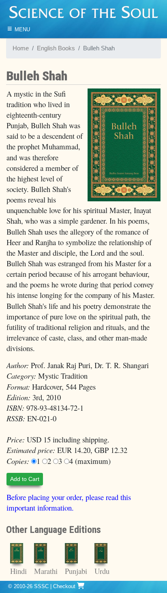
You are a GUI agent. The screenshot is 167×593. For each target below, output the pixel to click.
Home (21, 48)
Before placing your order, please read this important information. (68, 502)
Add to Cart (24, 479)
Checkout (65, 586)
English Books (56, 48)
